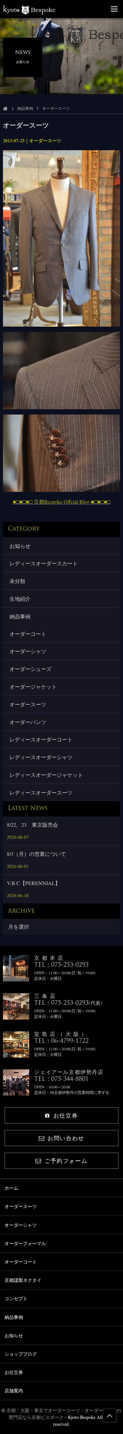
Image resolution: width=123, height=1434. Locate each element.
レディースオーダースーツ (41, 792)
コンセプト (16, 1298)
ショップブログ (21, 1354)
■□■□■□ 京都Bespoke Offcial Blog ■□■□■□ (62, 501)
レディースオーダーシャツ (41, 757)
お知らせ (20, 545)
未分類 (17, 580)
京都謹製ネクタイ (23, 1280)
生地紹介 (20, 598)
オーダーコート (28, 633)
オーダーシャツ (28, 651)
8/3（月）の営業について (36, 853)
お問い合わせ (66, 1138)
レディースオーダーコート (41, 739)
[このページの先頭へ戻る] (109, 1416)
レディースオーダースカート (44, 563)
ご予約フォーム (66, 1160)
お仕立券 (65, 1115)
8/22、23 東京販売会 (32, 824)
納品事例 (25, 108)
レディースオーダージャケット (46, 774)
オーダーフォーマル (25, 1243)
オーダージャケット (33, 686)
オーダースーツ (28, 704)
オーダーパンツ (28, 721)
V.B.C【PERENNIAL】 (33, 882)
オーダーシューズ (30, 668)
